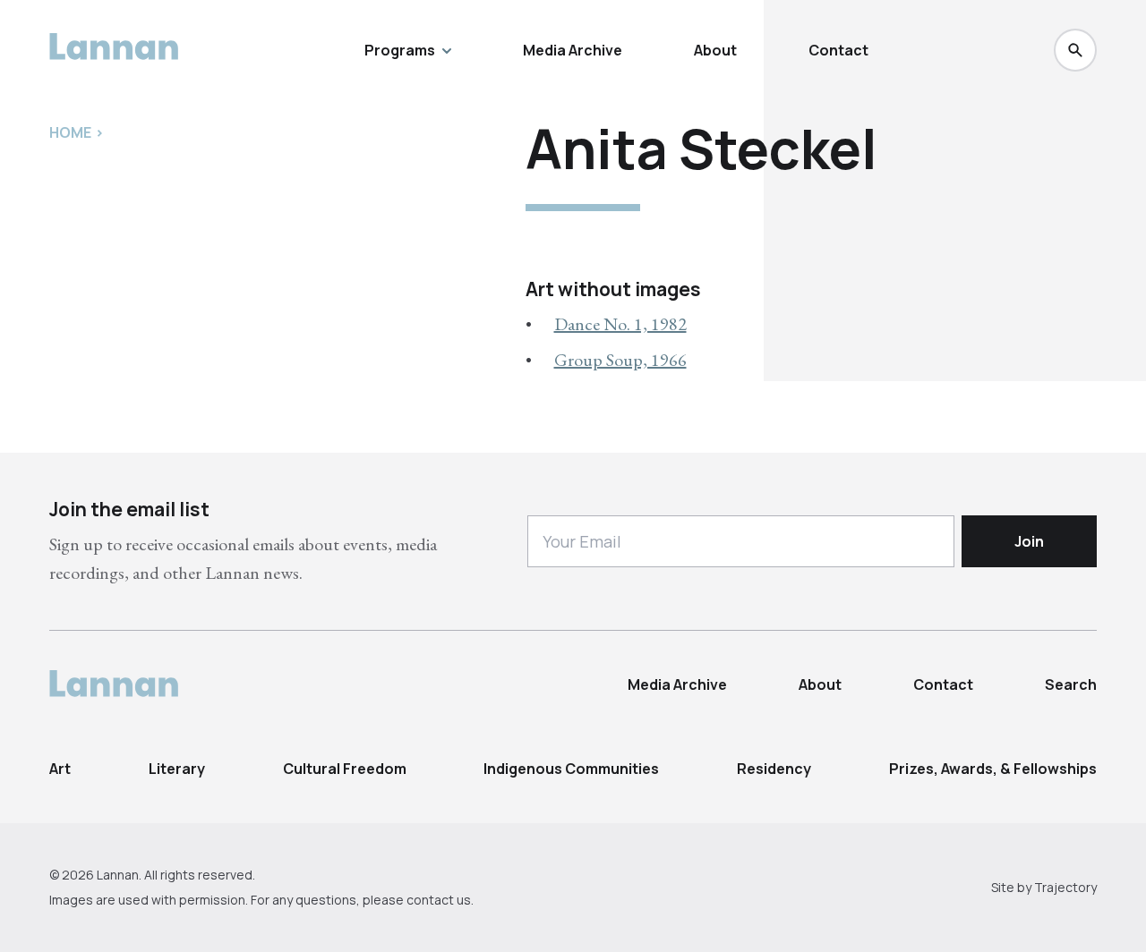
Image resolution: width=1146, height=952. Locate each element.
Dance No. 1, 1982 (620, 324)
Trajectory (1065, 887)
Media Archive (572, 50)
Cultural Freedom (344, 768)
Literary (177, 768)
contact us (438, 899)
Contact (838, 50)
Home (70, 132)
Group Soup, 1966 (620, 359)
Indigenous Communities (571, 768)
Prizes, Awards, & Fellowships (993, 768)
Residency (774, 768)
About (715, 50)
